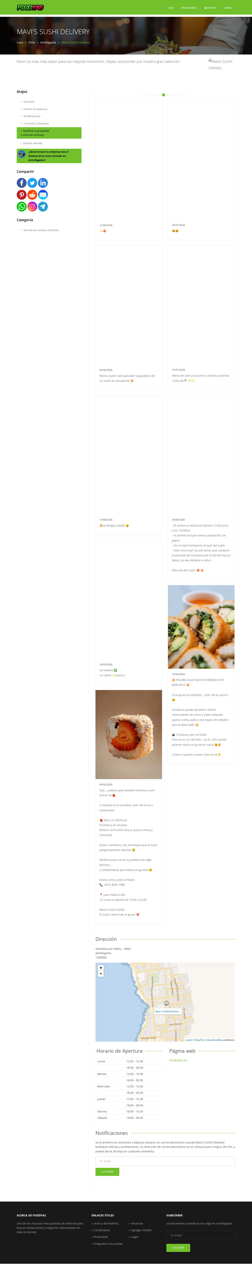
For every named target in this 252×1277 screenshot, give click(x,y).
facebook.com (178, 1060)
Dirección (28, 101)
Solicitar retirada (32, 143)
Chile (31, 42)
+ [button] (101, 967)
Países (211, 7)
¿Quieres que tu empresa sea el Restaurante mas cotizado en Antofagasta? (49, 156)
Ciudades (190, 7)
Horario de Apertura (35, 109)
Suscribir (107, 1171)
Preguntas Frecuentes (108, 1244)
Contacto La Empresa (36, 123)
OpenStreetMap (214, 1039)
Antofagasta (48, 42)
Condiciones (102, 1230)
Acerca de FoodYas (106, 1223)
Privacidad (101, 1237)
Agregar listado (141, 1230)
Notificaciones (31, 116)
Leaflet (189, 1039)
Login (227, 7)
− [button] (101, 973)
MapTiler (200, 1039)
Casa (171, 7)
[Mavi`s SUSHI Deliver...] (166, 1003)
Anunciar (137, 1223)
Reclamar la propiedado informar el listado (35, 133)
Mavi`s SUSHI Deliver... (167, 1011)
